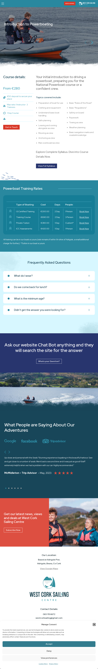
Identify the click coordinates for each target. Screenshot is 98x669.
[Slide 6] (21, 488)
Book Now (84, 211)
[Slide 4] (14, 488)
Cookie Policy (43, 664)
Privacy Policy (53, 664)
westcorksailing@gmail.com (49, 618)
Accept (49, 644)
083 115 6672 (49, 614)
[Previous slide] (5, 452)
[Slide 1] (5, 488)
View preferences (49, 658)
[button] (94, 624)
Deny (49, 651)
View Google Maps (49, 568)
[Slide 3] (11, 488)
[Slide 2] (8, 488)
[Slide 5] (18, 488)
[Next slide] (9, 452)
